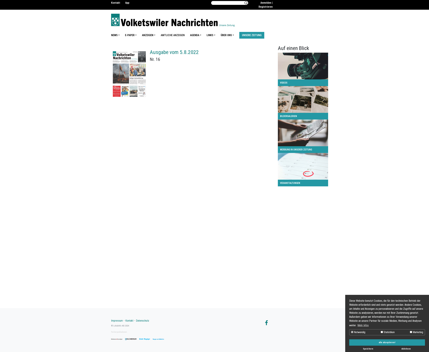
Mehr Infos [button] (363, 325)
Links (210, 35)
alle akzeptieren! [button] (387, 342)
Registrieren (266, 6)
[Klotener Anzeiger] (116, 339)
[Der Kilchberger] (130, 339)
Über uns (226, 35)
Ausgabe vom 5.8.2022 (174, 52)
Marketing (417, 332)
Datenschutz (142, 320)
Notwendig (359, 332)
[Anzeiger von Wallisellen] (158, 339)
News (114, 35)
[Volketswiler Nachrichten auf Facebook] (266, 323)
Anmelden (265, 2)
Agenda (194, 35)
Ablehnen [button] (406, 348)
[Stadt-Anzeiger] (144, 339)
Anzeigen (147, 35)
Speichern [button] (368, 348)
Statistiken (389, 332)
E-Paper (130, 35)
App (127, 2)
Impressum (117, 320)
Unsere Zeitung (252, 35)
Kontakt (115, 2)
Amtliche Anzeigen (173, 35)
